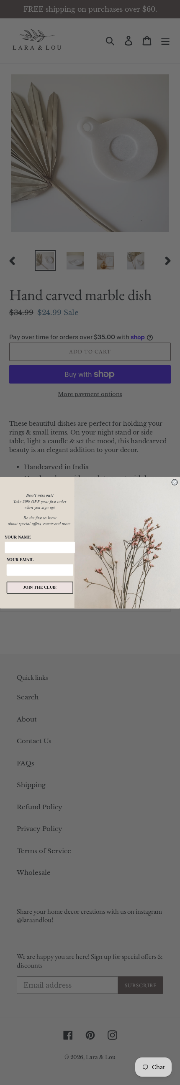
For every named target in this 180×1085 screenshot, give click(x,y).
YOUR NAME (18, 537)
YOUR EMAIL (20, 559)
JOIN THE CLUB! (40, 587)
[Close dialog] (174, 482)
